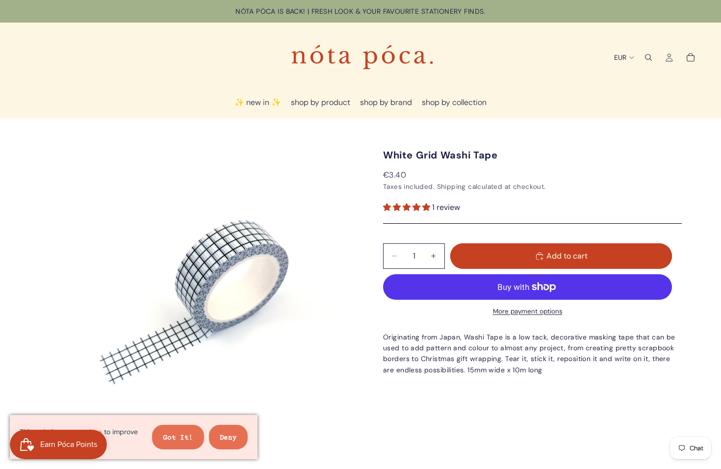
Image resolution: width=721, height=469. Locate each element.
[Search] (648, 57)
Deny (228, 438)
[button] (407, 207)
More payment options (528, 311)
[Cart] (690, 57)
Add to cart (567, 256)
